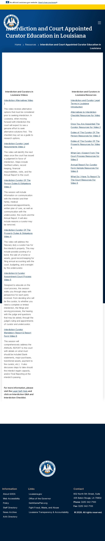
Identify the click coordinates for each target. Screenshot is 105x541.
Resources (30, 44)
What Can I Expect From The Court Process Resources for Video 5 (85, 156)
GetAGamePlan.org (38, 503)
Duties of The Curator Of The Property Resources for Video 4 (85, 144)
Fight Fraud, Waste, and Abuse (44, 507)
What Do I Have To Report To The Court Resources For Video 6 (85, 179)
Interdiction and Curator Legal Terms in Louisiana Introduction (85, 103)
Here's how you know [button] (47, 2)
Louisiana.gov (35, 494)
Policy (6, 503)
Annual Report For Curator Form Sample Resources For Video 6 (85, 167)
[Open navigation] (99, 22)
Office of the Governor (40, 498)
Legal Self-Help (20, 391)
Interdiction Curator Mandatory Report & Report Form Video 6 (17, 332)
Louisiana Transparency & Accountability (49, 512)
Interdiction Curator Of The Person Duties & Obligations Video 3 (17, 183)
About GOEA (9, 494)
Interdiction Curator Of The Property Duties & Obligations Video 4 (18, 233)
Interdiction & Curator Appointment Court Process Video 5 (17, 276)
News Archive (10, 512)
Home (18, 44)
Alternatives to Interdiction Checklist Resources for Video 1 (85, 115)
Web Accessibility (11, 498)
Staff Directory (10, 507)
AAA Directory (10, 516)
